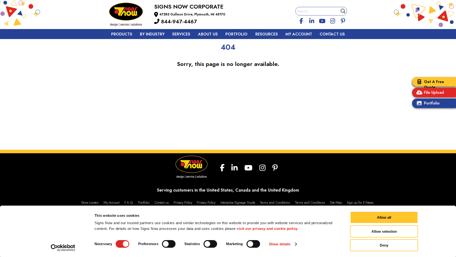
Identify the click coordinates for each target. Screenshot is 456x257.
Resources (266, 34)
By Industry (152, 34)
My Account (298, 34)
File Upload (434, 92)
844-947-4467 (178, 21)
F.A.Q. (128, 202)
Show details (279, 244)
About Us (208, 34)
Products (121, 34)
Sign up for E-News (360, 202)
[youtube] (322, 20)
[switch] (169, 244)
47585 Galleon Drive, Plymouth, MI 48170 (192, 14)
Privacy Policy (183, 202)
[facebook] (301, 20)
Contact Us (332, 34)
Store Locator (90, 202)
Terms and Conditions (275, 202)
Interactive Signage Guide (237, 202)
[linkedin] (312, 20)
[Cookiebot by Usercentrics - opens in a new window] (63, 247)
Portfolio (432, 103)
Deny (384, 245)
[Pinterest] (343, 20)
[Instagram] (332, 20)
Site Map (336, 202)
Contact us (161, 202)
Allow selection (384, 231)
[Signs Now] (129, 15)
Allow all (384, 217)
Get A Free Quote (434, 84)
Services (181, 34)
